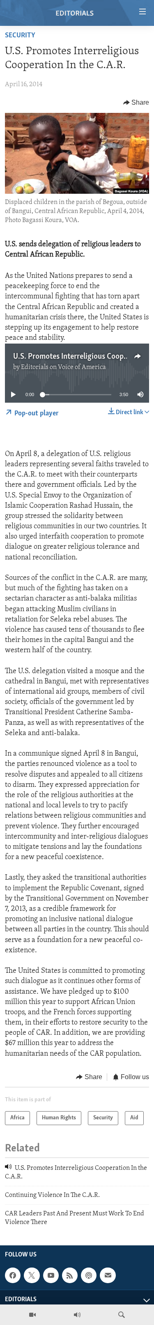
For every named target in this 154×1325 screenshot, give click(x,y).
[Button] (136, 102)
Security (20, 35)
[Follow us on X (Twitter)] (31, 1275)
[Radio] (77, 1314)
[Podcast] (89, 1275)
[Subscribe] (107, 1275)
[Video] (32, 1314)
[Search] (121, 1314)
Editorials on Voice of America (63, 367)
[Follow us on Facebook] (13, 1275)
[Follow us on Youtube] (51, 1275)
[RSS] (70, 1275)
